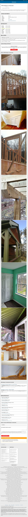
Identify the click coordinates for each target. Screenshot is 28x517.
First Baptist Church (4, 450)
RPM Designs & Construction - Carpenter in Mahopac (7, 389)
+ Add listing (1, 0)
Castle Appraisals (3, 444)
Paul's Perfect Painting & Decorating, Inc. (8, 402)
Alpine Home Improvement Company (7, 407)
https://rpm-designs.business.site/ (12, 20)
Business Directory (14, 2)
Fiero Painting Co (5, 412)
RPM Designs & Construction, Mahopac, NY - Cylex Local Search (9, 384)
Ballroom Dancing (12, 458)
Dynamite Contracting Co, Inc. (6, 417)
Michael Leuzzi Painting (5, 397)
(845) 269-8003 (10, 19)
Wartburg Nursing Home (4, 449)
